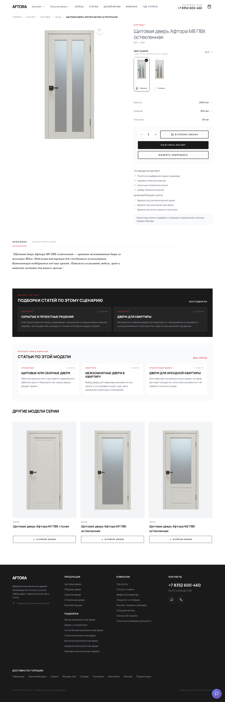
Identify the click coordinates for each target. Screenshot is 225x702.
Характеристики (44, 242)
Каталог (37, 6)
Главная (17, 17)
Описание (19, 242)
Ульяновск (98, 676)
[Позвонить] (181, 599)
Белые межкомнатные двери (79, 619)
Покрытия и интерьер (128, 599)
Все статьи (200, 358)
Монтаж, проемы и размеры (131, 605)
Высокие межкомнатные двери (81, 640)
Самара (84, 676)
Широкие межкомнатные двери (81, 645)
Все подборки (198, 301)
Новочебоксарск (37, 676)
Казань (54, 676)
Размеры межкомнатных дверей (81, 651)
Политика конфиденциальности (133, 620)
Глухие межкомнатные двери (80, 635)
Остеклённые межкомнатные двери (83, 630)
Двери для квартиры (127, 594)
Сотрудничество (125, 610)
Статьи (93, 6)
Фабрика (131, 6)
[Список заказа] (209, 6)
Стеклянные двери (74, 599)
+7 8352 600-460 (190, 7)
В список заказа (46, 539)
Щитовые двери (73, 584)
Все (207, 52)
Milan (58, 17)
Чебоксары (18, 676)
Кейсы (79, 6)
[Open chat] (217, 694)
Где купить (150, 6)
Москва (128, 676)
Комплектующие (73, 605)
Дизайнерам (112, 6)
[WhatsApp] (172, 599)
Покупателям (58, 6)
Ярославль (114, 676)
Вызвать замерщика (173, 154)
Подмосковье (143, 676)
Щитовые (45, 17)
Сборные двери (72, 589)
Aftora (19, 6)
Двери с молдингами (75, 624)
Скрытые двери (72, 594)
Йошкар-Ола (69, 676)
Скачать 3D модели (127, 615)
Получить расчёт (173, 145)
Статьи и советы (125, 589)
